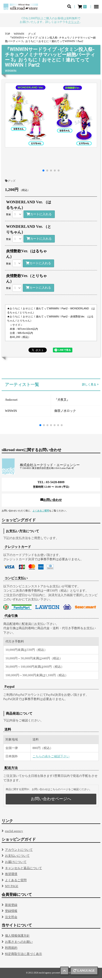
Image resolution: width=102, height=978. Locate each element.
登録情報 (11, 911)
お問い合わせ (52, 499)
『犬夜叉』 (62, 399)
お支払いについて (17, 855)
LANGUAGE (86, 970)
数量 (8, 214)
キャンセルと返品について (23, 868)
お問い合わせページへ (51, 799)
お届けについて (16, 862)
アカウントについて (19, 849)
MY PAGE (11, 886)
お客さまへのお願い (19, 942)
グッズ (11, 180)
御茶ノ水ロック (65, 411)
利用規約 (11, 947)
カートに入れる (41, 214)
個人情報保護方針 (17, 935)
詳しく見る (89, 384)
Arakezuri (11, 399)
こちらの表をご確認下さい (51, 756)
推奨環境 (11, 874)
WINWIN (11, 411)
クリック (73, 22)
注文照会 (11, 917)
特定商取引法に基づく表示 (23, 954)
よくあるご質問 (40, 510)
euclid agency (14, 831)
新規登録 (11, 905)
